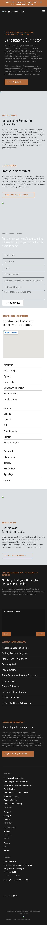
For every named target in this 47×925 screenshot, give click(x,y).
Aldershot (7, 812)
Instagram (7, 831)
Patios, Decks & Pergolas (14, 653)
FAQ (5, 847)
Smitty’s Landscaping (13, 46)
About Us (7, 843)
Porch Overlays (9, 669)
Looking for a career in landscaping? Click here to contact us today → (23, 3)
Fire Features (9, 680)
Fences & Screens (11, 686)
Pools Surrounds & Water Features (19, 675)
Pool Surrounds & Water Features (16, 793)
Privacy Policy (11, 919)
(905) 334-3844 (10, 872)
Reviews (7, 850)
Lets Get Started (10, 862)
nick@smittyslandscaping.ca (14, 869)
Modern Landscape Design (15, 647)
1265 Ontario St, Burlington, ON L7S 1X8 (18, 865)
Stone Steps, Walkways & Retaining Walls (19, 785)
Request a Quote (11, 896)
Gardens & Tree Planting (14, 691)
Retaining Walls (10, 664)
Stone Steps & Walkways (14, 658)
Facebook (7, 835)
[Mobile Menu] (44, 11)
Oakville (7, 819)
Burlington (7, 816)
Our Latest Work (10, 827)
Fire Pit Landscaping (11, 796)
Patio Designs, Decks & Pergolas (16, 782)
